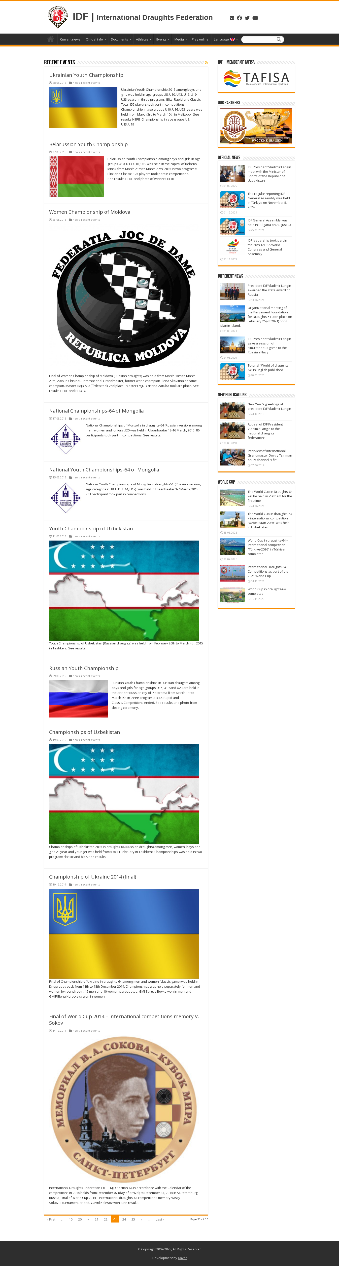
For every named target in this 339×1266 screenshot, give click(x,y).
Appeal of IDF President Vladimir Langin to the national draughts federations (265, 431)
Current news (70, 39)
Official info (94, 39)
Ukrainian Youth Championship (86, 75)
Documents (119, 39)
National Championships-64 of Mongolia (96, 410)
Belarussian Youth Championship (88, 144)
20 (80, 1219)
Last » (160, 1219)
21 (96, 1219)
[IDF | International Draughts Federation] (58, 16)
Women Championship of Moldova (89, 212)
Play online (200, 39)
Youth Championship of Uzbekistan (91, 528)
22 (105, 1219)
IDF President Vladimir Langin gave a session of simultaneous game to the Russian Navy (269, 345)
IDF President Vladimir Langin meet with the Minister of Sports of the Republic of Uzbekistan (269, 174)
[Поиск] (279, 39)
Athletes (142, 39)
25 (133, 1219)
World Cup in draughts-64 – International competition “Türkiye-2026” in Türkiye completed (268, 547)
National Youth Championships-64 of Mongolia (104, 469)
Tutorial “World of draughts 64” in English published (268, 367)
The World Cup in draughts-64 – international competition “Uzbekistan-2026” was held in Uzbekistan (270, 520)
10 (70, 1219)
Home (50, 39)
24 (124, 1219)
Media (179, 39)
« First (51, 1219)
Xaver (182, 1258)
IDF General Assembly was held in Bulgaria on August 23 (269, 222)
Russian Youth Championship (84, 668)
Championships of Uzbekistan (84, 732)
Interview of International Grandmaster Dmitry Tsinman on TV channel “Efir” (270, 455)
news (76, 82)
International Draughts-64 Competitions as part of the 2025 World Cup (268, 571)
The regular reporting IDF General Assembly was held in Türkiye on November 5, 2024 (269, 200)
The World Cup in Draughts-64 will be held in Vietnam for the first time (270, 496)
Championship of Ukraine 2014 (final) (92, 876)
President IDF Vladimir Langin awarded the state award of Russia (269, 290)
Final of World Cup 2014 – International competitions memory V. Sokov (124, 1019)
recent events (90, 82)
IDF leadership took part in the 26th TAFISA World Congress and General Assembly (267, 247)
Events (161, 39)
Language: (222, 39)
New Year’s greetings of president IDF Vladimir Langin (269, 406)
